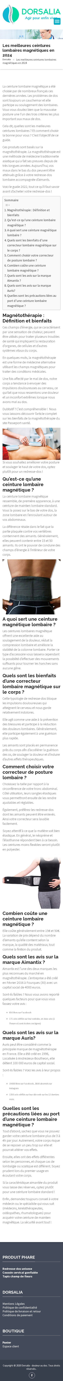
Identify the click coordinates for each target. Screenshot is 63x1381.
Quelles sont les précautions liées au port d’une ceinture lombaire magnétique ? (31, 301)
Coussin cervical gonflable (20, 1272)
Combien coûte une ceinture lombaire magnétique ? (26, 267)
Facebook (26, 1012)
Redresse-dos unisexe (17, 1269)
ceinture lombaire (28, 1192)
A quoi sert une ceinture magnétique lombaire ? (32, 232)
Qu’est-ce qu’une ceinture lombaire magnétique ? (31, 222)
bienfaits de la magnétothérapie (33, 418)
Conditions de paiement (18, 1315)
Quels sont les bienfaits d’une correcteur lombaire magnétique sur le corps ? (31, 245)
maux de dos (31, 119)
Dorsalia (7, 59)
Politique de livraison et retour (22, 1311)
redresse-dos (32, 471)
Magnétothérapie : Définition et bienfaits (28, 212)
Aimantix (8, 969)
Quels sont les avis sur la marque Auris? (29, 287)
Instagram (14, 1088)
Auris (6, 1044)
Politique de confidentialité (20, 1307)
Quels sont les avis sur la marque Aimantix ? (29, 278)
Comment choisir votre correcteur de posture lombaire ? (30, 257)
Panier (7, 1342)
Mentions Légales (14, 1304)
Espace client (11, 1346)
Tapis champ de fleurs (17, 1276)
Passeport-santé (19, 423)
